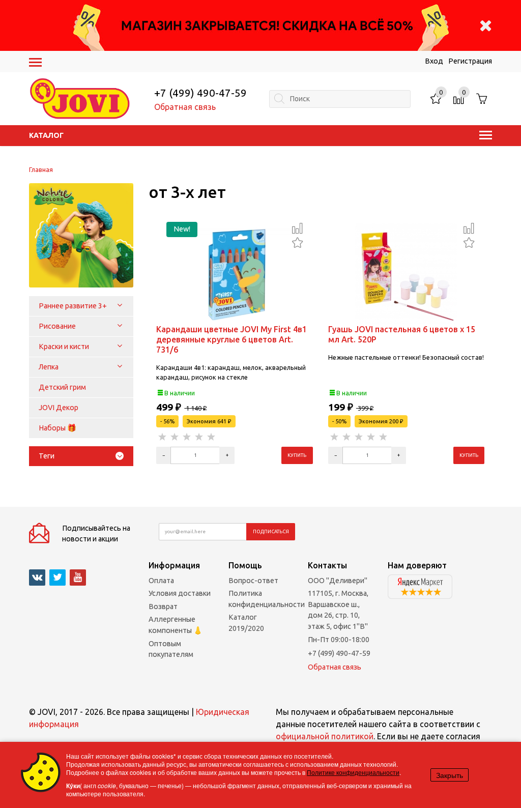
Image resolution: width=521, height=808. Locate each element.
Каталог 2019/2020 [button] (246, 622)
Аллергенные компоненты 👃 (175, 624)
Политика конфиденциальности (266, 599)
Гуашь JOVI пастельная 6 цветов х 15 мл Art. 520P (401, 334)
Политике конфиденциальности (353, 772)
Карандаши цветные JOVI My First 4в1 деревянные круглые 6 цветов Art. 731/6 (231, 339)
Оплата (161, 580)
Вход (434, 61)
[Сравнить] (297, 228)
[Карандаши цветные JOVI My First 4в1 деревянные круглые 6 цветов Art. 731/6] (234, 273)
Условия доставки (180, 593)
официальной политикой (324, 736)
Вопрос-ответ (253, 580)
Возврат (163, 606)
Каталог (46, 135)
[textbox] (339, 99)
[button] (119, 306)
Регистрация (470, 61)
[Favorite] (297, 241)
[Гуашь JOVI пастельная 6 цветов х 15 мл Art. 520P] (406, 273)
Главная (41, 169)
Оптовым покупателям (171, 649)
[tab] (81, 456)
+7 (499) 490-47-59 (200, 93)
